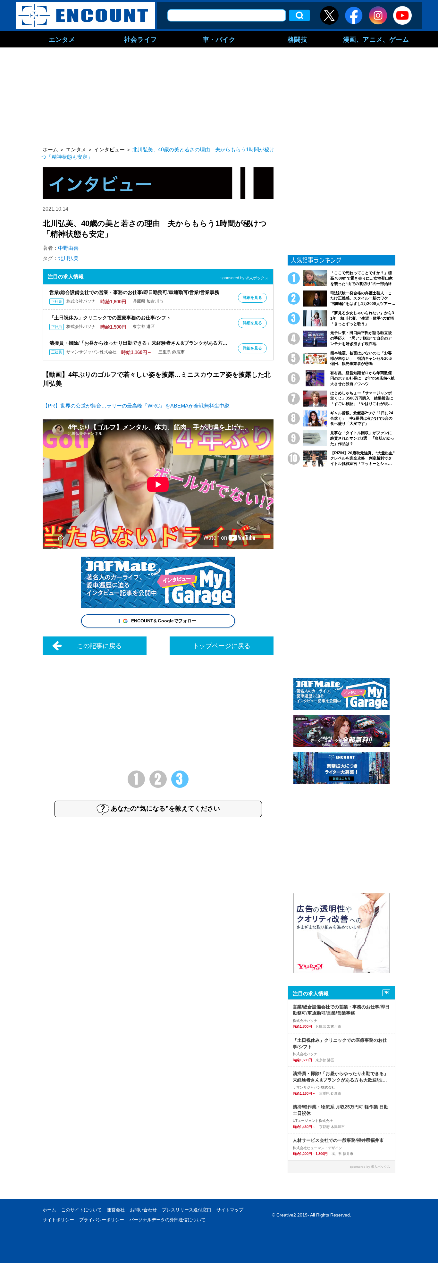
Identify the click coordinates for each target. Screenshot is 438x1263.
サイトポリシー (58, 1219)
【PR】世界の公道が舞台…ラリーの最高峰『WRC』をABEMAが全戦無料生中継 (136, 405)
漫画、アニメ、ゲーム (376, 39)
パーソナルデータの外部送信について (167, 1219)
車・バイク (219, 39)
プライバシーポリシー (101, 1219)
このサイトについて (81, 1210)
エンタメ (62, 39)
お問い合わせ (143, 1210)
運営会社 (116, 1210)
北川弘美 (68, 258)
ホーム (49, 1210)
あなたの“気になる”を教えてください (165, 808)
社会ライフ (140, 39)
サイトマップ (229, 1210)
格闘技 (297, 39)
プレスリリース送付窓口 (186, 1210)
